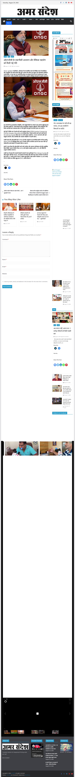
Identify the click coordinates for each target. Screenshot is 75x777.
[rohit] (15, 744)
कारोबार (5, 56)
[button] (20, 19)
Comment (5, 239)
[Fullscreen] (42, 749)
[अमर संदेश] (4, 21)
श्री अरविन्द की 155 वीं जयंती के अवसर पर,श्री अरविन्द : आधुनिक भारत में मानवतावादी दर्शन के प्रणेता (67, 285)
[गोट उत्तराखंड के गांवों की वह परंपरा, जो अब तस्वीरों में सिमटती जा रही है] (62, 112)
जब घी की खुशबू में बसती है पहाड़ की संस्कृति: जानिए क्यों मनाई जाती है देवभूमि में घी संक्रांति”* (67, 223)
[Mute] (41, 749)
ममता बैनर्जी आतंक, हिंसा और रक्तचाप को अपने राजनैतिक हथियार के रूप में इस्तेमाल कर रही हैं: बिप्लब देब (67, 390)
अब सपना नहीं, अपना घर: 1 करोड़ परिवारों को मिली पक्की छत (62, 331)
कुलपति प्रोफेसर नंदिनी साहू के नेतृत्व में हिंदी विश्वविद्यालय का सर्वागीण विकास (67, 378)
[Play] (33, 749)
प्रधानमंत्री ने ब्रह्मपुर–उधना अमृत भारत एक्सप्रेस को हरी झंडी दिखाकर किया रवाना (67, 402)
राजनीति (23, 19)
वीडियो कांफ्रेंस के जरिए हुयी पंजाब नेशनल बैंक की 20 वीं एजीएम (25, 216)
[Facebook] (5, 183)
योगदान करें (9, 23)
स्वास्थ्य (48, 19)
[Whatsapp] (13, 183)
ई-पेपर (52, 19)
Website (4, 274)
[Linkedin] (11, 183)
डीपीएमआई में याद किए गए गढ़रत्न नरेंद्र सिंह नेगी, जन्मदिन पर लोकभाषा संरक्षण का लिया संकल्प (67, 299)
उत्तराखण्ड (55, 120)
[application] (37, 747)
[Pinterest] (16, 183)
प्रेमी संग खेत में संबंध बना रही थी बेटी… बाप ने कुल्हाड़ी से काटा (13, 192)
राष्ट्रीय (14, 19)
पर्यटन (37, 19)
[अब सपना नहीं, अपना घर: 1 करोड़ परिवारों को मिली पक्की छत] (62, 317)
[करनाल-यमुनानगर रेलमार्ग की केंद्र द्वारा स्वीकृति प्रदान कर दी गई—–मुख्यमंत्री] (43, 204)
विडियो (62, 19)
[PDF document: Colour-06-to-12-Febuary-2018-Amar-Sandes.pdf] (62, 68)
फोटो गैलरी (57, 19)
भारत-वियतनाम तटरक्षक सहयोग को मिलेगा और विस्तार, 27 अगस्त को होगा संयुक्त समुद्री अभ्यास (52, 755)
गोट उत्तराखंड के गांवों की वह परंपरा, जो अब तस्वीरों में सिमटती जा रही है (62, 126)
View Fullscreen (56, 36)
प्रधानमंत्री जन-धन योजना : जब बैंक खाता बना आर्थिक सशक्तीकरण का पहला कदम (52, 746)
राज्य (18, 19)
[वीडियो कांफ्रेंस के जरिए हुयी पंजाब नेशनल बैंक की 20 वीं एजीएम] (26, 204)
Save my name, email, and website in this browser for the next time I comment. (26, 281)
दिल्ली (9, 56)
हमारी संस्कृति (42, 19)
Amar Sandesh (16, 66)
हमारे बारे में (9, 19)
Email (4, 266)
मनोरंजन (30, 19)
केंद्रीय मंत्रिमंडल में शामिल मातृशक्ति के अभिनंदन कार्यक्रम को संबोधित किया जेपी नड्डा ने (9, 217)
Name (4, 259)
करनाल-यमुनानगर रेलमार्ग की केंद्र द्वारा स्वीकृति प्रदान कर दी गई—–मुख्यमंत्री (42, 216)
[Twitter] (8, 183)
